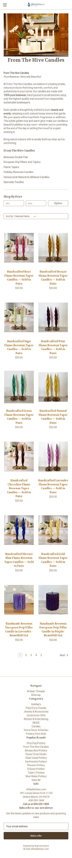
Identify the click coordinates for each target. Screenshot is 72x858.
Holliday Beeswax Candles (19, 172)
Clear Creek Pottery (36, 757)
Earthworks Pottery (36, 761)
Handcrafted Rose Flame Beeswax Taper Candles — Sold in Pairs (18, 277)
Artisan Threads (36, 691)
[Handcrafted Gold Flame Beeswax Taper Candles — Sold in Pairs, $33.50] (53, 530)
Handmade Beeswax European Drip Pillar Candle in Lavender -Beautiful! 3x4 (19, 629)
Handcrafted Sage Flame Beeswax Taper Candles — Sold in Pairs (18, 347)
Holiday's (36, 704)
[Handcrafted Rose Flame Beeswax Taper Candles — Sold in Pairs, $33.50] (19, 247)
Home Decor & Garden (36, 730)
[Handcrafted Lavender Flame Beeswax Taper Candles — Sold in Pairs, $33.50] (53, 456)
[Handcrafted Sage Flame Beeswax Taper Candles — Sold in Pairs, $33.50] (19, 317)
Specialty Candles (14, 182)
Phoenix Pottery (36, 765)
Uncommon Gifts (36, 715)
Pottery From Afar (36, 733)
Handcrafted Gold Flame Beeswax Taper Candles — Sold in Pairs (53, 560)
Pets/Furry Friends (36, 708)
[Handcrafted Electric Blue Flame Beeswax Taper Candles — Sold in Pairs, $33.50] (19, 530)
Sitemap (36, 695)
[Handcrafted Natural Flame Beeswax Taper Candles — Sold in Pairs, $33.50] (53, 386)
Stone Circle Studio (36, 754)
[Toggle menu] (5, 5)
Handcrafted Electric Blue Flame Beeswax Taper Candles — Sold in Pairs (19, 560)
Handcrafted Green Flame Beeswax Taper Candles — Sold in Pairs (18, 417)
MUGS (36, 722)
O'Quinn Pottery (36, 769)
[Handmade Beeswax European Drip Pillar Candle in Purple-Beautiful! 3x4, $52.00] (53, 599)
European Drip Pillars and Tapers (22, 162)
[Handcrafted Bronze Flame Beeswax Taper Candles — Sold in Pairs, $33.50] (53, 247)
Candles (36, 726)
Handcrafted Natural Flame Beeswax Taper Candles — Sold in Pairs (53, 417)
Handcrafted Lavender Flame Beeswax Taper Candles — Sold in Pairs (53, 486)
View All (36, 780)
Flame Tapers (11, 167)
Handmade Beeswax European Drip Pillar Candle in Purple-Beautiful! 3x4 (53, 629)
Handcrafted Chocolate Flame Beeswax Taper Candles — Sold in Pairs (19, 488)
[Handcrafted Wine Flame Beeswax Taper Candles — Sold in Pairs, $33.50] (53, 317)
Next (63, 655)
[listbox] (26, 216)
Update (58, 203)
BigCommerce (42, 846)
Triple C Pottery (36, 772)
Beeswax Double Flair (16, 157)
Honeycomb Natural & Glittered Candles (26, 177)
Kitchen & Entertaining (36, 719)
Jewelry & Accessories (36, 711)
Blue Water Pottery (36, 776)
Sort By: (9, 216)
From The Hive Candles (36, 746)
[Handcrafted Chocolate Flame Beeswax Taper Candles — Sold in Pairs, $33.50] (19, 456)
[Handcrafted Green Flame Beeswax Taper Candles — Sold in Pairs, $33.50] (19, 386)
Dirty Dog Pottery (36, 743)
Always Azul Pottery (36, 750)
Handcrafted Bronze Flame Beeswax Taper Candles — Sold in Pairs (53, 277)
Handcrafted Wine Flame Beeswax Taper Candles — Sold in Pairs (53, 347)
